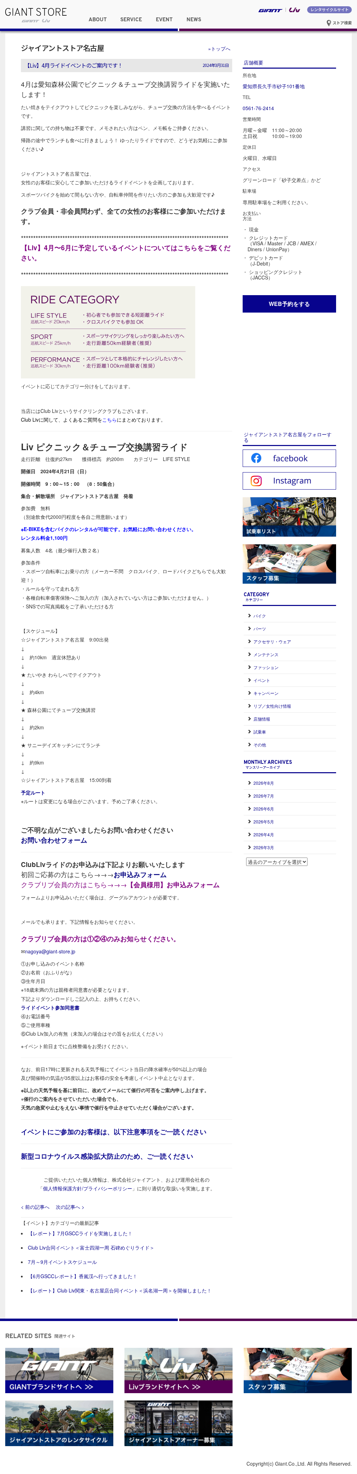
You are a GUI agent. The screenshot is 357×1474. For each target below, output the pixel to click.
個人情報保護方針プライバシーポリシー (87, 1188)
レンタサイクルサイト (329, 9)
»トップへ (219, 48)
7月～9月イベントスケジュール (62, 1261)
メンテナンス (266, 654)
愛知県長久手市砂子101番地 (274, 86)
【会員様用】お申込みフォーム (173, 884)
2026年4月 (263, 834)
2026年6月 (263, 809)
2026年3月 (263, 847)
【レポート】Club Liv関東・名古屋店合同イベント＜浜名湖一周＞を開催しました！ (120, 1290)
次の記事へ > (70, 1206)
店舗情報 (261, 719)
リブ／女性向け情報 (272, 706)
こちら (109, 419)
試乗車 (259, 732)
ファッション (266, 667)
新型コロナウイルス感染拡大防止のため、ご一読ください (107, 1156)
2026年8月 (263, 783)
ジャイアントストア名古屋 (62, 48)
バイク (259, 616)
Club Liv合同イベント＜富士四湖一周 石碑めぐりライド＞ (91, 1247)
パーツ (259, 628)
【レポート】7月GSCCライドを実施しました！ (80, 1233)
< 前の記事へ (35, 1206)
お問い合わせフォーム (54, 840)
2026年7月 (263, 796)
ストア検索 (342, 22)
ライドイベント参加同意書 (50, 1007)
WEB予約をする (289, 304)
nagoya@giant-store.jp (50, 951)
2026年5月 (263, 821)
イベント (261, 680)
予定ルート (33, 792)
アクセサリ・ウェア (272, 641)
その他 (259, 744)
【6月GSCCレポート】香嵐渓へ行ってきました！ (82, 1276)
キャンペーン (266, 693)
